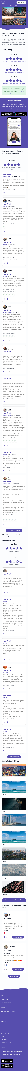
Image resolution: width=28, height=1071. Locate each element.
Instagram (3, 1021)
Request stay (18, 937)
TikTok (2, 1024)
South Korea (16, 5)
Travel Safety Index (6, 1042)
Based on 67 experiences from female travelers (14, 61)
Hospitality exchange (6, 1033)
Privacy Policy (4, 999)
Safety (7, 5)
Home (3, 5)
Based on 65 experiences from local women (14, 83)
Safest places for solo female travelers (10, 1054)
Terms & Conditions (6, 1002)
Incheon (5, 643)
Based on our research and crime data (14, 72)
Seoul (5, 206)
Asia (11, 5)
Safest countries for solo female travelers (11, 1051)
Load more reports (14, 756)
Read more (4, 45)
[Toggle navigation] (3, 2)
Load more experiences (14, 530)
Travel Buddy (4, 1039)
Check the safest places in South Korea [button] (14, 900)
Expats (2, 1036)
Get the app (21, 2)
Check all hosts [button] (14, 976)
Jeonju (5, 672)
